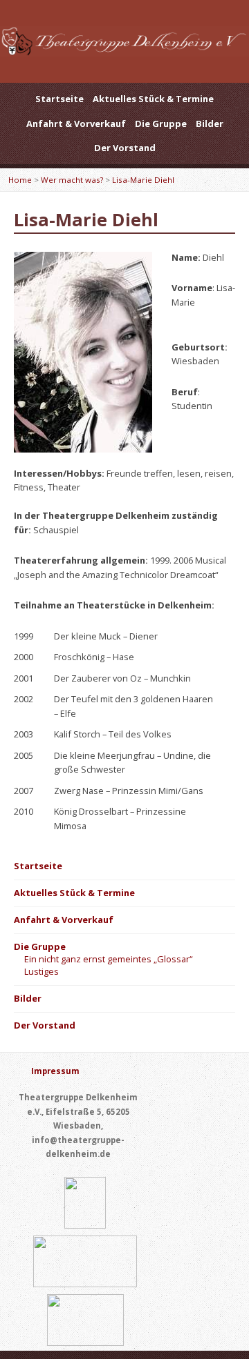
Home (20, 180)
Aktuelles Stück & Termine (153, 98)
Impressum (55, 1071)
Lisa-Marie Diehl (143, 180)
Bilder (209, 123)
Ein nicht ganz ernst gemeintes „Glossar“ (108, 959)
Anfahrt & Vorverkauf (76, 123)
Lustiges (41, 971)
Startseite (59, 98)
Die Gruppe (161, 123)
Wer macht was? (72, 180)
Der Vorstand (125, 147)
